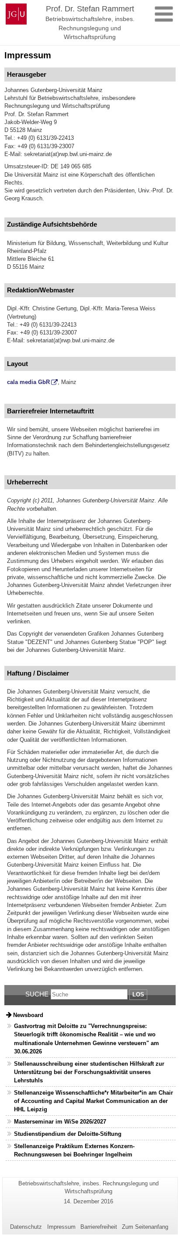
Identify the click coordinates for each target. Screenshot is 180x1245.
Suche (36, 994)
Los (138, 994)
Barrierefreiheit (98, 1227)
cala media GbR (28, 382)
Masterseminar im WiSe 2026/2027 (60, 1121)
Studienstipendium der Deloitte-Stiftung (67, 1134)
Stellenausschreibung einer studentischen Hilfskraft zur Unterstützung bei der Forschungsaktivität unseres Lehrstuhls (89, 1072)
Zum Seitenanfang (145, 1227)
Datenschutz (26, 1227)
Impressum (61, 1227)
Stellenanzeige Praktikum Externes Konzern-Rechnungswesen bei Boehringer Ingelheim (74, 1150)
